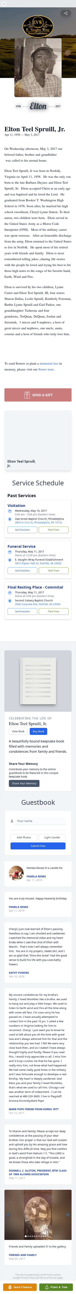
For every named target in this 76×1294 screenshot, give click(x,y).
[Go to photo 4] (32, 1236)
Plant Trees (53, 529)
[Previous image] (8, 1215)
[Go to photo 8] (41, 1236)
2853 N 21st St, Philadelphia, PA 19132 (38, 522)
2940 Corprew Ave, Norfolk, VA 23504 (37, 604)
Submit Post (38, 846)
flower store (46, 369)
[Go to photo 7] (39, 1236)
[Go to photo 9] (43, 1236)
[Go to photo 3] (30, 1236)
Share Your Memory (24, 783)
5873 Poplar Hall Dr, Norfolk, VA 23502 (38, 563)
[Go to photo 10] (45, 1236)
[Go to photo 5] (34, 1236)
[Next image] (68, 1215)
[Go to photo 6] (37, 1236)
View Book (18, 731)
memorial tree (49, 363)
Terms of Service (48, 1277)
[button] (38, 1215)
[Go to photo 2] (28, 1236)
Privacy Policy (27, 1277)
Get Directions (22, 529)
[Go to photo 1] (26, 1236)
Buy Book (38, 731)
